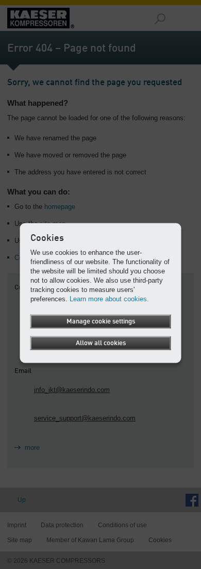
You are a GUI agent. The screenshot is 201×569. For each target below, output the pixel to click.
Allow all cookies (101, 342)
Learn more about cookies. (109, 298)
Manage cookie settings (100, 321)
